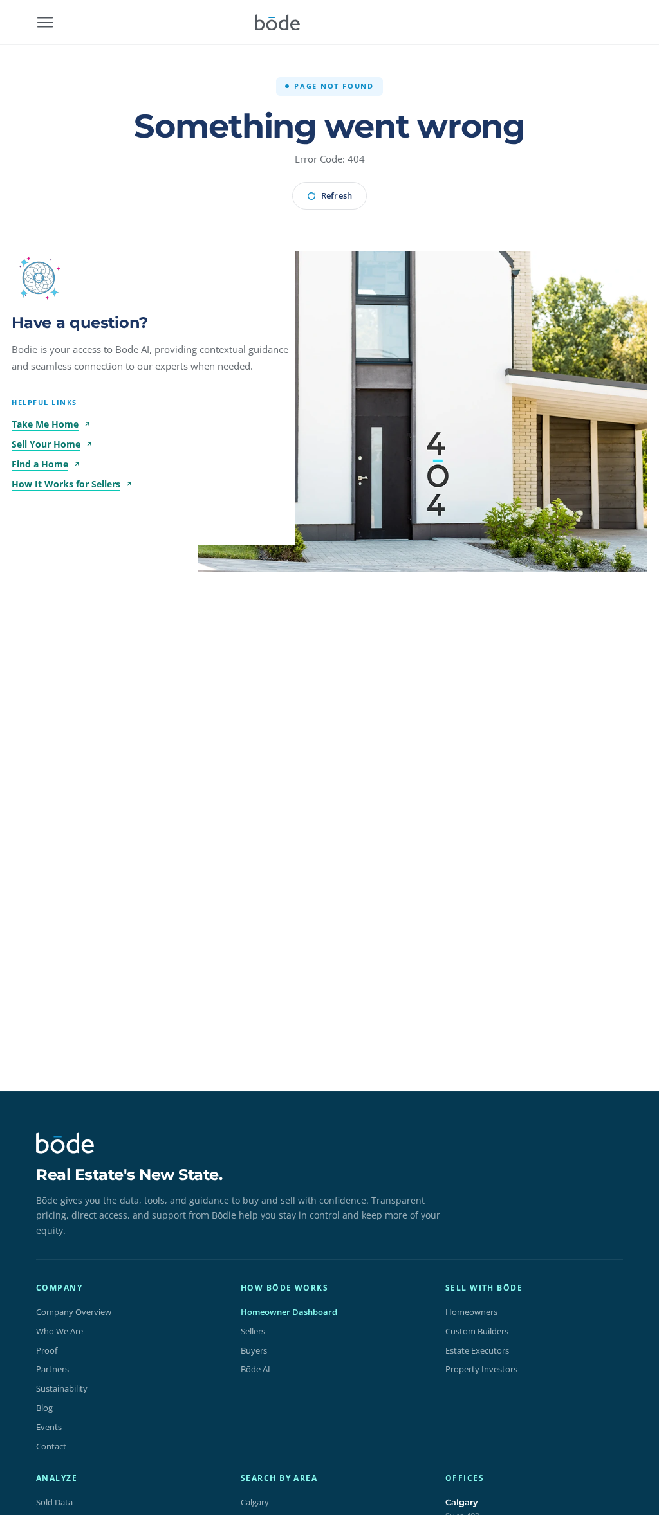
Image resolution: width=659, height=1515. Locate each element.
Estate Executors (477, 1350)
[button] (39, 278)
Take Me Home (45, 424)
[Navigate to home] (277, 22)
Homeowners (471, 1312)
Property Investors (481, 1369)
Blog (44, 1407)
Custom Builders (476, 1331)
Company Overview (73, 1312)
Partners (52, 1369)
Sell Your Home (46, 444)
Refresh (336, 195)
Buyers (254, 1350)
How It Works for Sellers (66, 484)
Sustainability (62, 1388)
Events (49, 1427)
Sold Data (54, 1502)
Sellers (253, 1331)
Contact (51, 1446)
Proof (46, 1350)
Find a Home (40, 464)
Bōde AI (255, 1369)
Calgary (255, 1502)
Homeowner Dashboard (289, 1312)
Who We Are (59, 1331)
